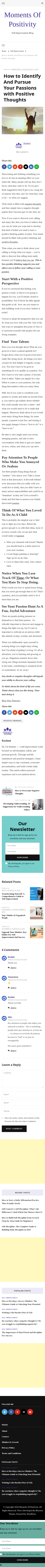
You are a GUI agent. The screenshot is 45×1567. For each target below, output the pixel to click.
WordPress (31, 1514)
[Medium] (24, 1412)
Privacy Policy (8, 1448)
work (8, 424)
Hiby (10, 1017)
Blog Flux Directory (11, 700)
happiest (20, 536)
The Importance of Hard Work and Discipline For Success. (22, 1334)
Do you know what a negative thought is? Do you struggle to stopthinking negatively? (21, 1322)
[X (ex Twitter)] (5, 1412)
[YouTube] (30, 1412)
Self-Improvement (10, 1298)
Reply (13, 968)
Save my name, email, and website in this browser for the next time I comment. (22, 1119)
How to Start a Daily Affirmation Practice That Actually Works (20, 1202)
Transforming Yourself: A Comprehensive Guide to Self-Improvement (13, 896)
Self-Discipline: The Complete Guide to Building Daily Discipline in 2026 (19, 1228)
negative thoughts (33, 204)
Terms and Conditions (11, 1453)
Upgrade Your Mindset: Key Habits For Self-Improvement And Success (14, 934)
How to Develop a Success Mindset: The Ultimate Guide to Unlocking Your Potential (21, 1302)
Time (20, 578)
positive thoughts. (10, 242)
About (4, 1431)
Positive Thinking (12, 721)
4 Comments (23, 152)
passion (15, 503)
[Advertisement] (22, 1161)
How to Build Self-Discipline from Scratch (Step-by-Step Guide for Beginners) (20, 1219)
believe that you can (25, 260)
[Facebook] (11, 1412)
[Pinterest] (17, 1412)
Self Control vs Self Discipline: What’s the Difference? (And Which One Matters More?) (22, 1210)
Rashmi (26, 143)
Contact (5, 1436)
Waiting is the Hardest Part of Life (17, 1312)
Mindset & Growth (10, 1442)
